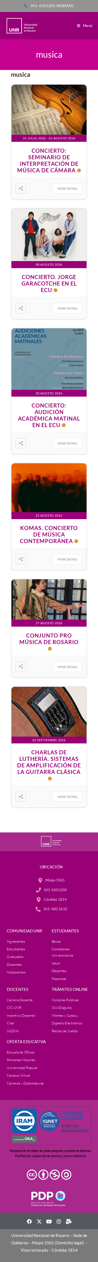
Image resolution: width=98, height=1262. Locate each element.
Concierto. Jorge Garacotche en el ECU (49, 283)
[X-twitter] (39, 1221)
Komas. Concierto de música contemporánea (49, 534)
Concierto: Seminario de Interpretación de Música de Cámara (47, 160)
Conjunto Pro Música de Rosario (49, 638)
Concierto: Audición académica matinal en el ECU (49, 415)
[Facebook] (29, 1221)
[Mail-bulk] (69, 1221)
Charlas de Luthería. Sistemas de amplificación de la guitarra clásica (49, 762)
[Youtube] (49, 1221)
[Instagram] (59, 1221)
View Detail (67, 188)
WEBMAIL (65, 6)
